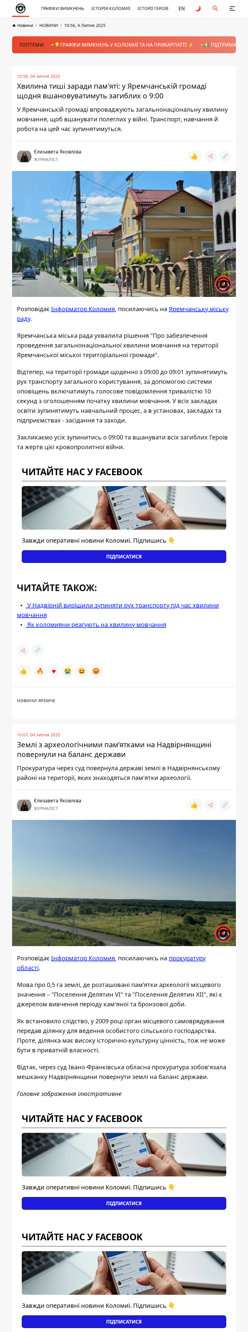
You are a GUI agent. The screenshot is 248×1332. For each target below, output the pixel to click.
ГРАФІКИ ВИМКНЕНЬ (62, 8)
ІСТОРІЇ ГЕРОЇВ (153, 8)
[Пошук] (215, 8)
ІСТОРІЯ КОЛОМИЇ (110, 8)
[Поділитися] (210, 156)
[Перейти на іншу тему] (198, 8)
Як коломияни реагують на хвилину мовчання (96, 624)
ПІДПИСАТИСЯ (124, 556)
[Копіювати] (225, 156)
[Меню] (232, 8)
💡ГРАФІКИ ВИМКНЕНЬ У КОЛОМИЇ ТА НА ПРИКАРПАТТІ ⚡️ (124, 44)
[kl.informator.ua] (20, 8)
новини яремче (36, 700)
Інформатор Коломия (83, 309)
